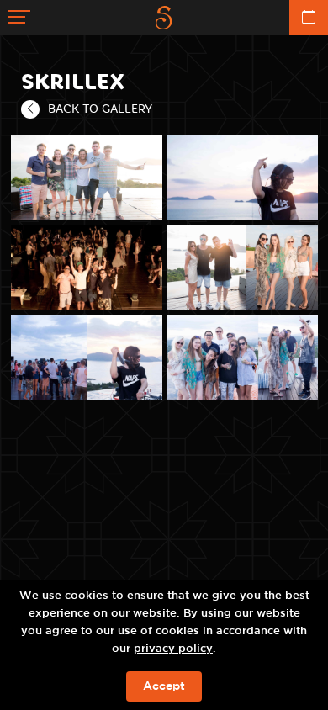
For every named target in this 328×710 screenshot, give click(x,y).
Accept (164, 686)
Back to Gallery (100, 108)
